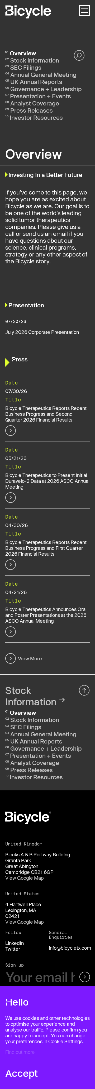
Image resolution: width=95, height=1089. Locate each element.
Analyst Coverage (34, 103)
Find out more (20, 1052)
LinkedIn (14, 943)
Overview (23, 53)
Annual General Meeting (43, 74)
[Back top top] (84, 690)
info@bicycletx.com (70, 948)
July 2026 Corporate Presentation (42, 332)
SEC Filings (25, 67)
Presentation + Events (40, 96)
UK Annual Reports (36, 82)
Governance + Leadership (46, 89)
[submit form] (84, 977)
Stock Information (34, 60)
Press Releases (31, 110)
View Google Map (24, 878)
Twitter (12, 949)
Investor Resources (36, 117)
